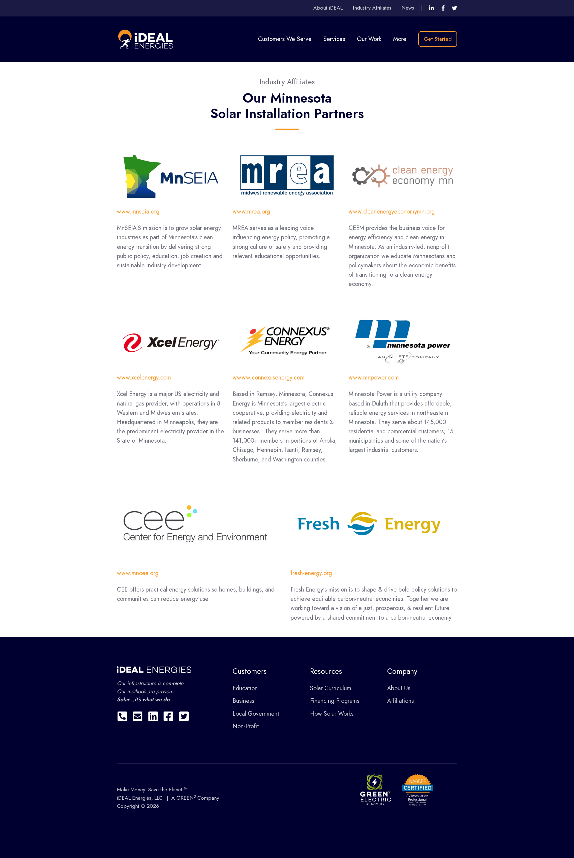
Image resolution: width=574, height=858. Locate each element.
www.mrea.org (251, 211)
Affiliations (400, 701)
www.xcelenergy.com (144, 377)
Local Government (256, 713)
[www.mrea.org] (287, 175)
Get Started (438, 39)
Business (243, 701)
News (408, 8)
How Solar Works (331, 713)
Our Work (369, 39)
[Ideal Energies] (431, 8)
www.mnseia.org (138, 211)
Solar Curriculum (330, 688)
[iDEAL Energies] (147, 38)
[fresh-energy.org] (369, 523)
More (399, 39)
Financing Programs (334, 701)
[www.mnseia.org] (171, 175)
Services (334, 39)
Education (245, 688)
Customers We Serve (285, 39)
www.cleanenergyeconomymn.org (392, 211)
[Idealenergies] (443, 8)
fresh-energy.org (311, 573)
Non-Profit (246, 726)
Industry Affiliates (372, 8)
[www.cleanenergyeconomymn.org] (403, 175)
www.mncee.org (137, 573)
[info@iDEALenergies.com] (137, 716)
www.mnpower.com (374, 377)
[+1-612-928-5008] (122, 716)
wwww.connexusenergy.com (269, 377)
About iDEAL (328, 8)
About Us (398, 688)
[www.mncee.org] (195, 523)
